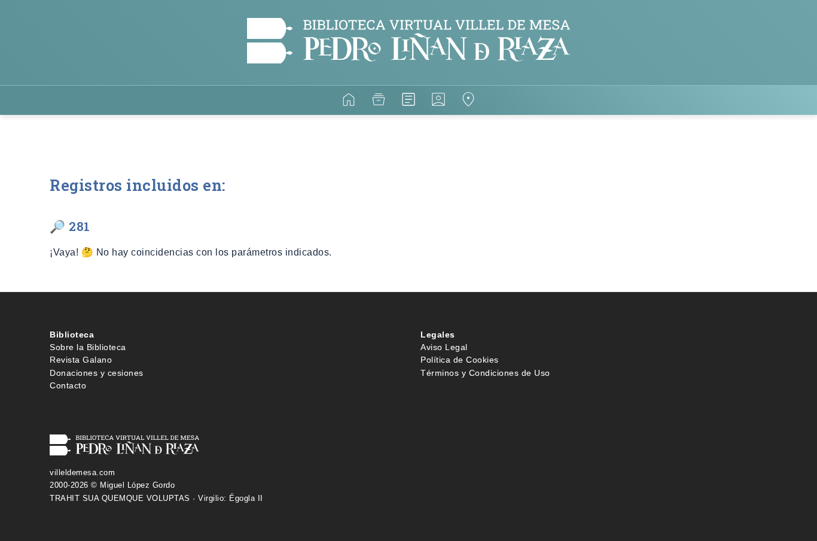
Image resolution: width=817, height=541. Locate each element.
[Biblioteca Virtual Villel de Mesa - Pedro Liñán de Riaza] (408, 77)
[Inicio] (349, 101)
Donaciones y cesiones (97, 373)
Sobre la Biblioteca (88, 347)
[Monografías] (408, 101)
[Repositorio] (379, 101)
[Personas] (438, 101)
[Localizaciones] (468, 101)
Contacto (68, 385)
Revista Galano (81, 359)
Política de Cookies (459, 359)
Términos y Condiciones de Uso (485, 373)
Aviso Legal (444, 347)
